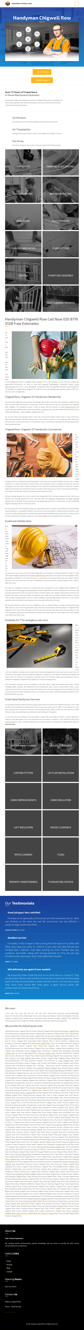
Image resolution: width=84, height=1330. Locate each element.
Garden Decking (23, 302)
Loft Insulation (23, 827)
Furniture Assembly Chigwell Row (39, 1199)
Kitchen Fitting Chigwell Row (40, 1088)
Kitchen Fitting (23, 193)
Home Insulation (61, 800)
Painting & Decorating (60, 166)
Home (9, 1261)
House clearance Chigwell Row (26, 1213)
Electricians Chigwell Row (41, 1043)
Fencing (23, 275)
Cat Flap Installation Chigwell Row (54, 1206)
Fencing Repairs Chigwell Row (61, 1038)
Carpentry (23, 166)
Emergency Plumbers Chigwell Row (28, 1174)
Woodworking (61, 220)
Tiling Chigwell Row (27, 1058)
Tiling (60, 854)
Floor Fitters (60, 248)
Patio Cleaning (23, 854)
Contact (9, 1271)
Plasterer (23, 220)
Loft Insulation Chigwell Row (47, 1213)
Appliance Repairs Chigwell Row (49, 1068)
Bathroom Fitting (61, 193)
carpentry (44, 409)
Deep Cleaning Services (60, 302)
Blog (8, 1268)
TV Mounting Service (60, 881)
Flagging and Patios (23, 248)
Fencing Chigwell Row (23, 1154)
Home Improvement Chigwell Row (66, 1031)
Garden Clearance (60, 745)
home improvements (68, 407)
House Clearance (60, 827)
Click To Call (43, 72)
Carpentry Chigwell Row (46, 1053)
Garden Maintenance (23, 745)
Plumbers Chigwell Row (17, 1176)
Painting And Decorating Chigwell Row (51, 1147)
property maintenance (50, 384)
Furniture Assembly (60, 275)
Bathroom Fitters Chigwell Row (28, 1051)
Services (9, 1264)
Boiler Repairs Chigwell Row (25, 1093)
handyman (13, 382)
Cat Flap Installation (61, 772)
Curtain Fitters (23, 772)
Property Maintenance (23, 881)
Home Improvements (23, 800)
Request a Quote (42, 80)
